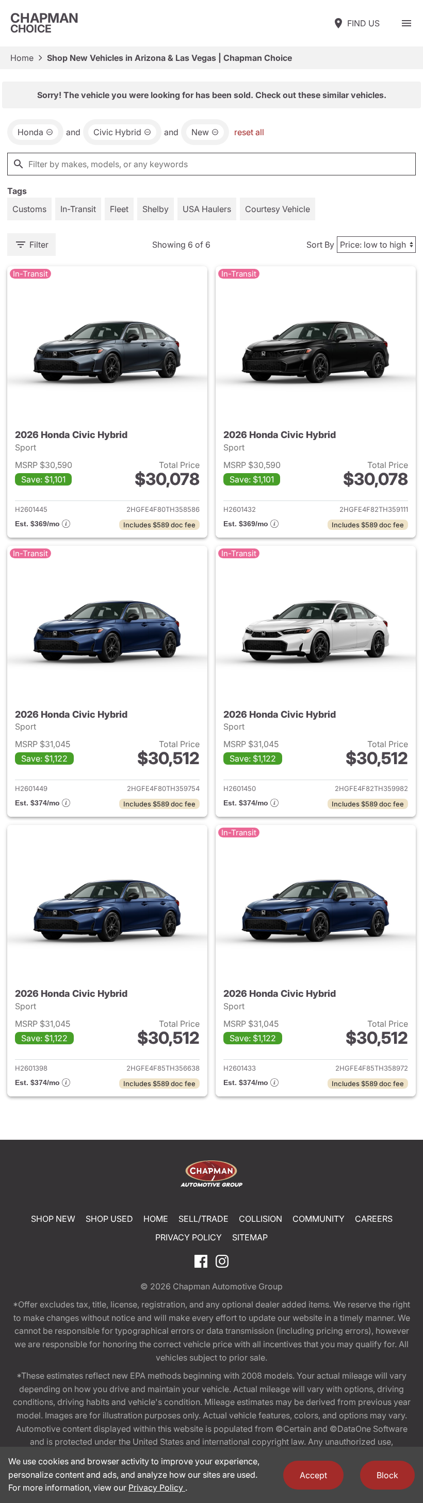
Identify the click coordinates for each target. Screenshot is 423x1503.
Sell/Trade (203, 1219)
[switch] (406, 23)
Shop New (53, 1219)
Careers (374, 1219)
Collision (260, 1219)
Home (22, 58)
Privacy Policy (188, 1237)
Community (318, 1219)
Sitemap (250, 1237)
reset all (249, 132)
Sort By (320, 244)
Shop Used (109, 1219)
